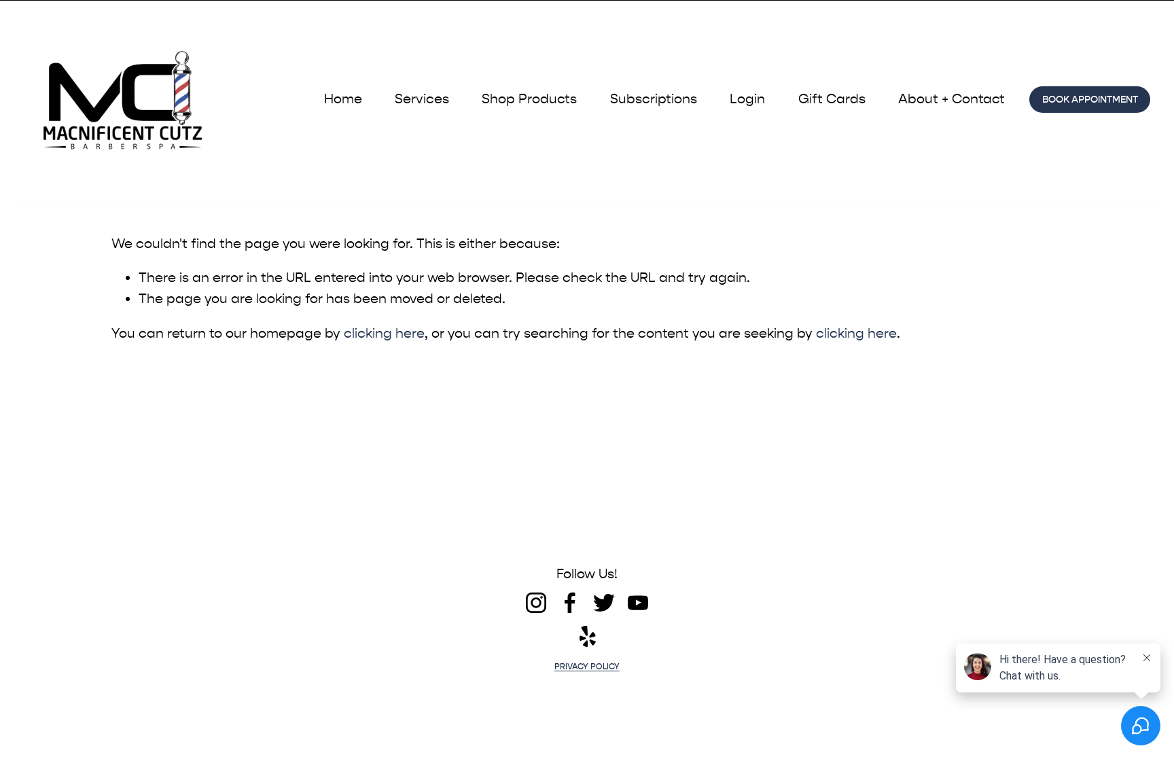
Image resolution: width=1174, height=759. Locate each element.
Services (422, 99)
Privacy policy (587, 667)
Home (343, 99)
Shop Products (529, 99)
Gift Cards (832, 99)
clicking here (384, 333)
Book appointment (1090, 99)
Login (747, 99)
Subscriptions (653, 99)
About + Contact (951, 99)
